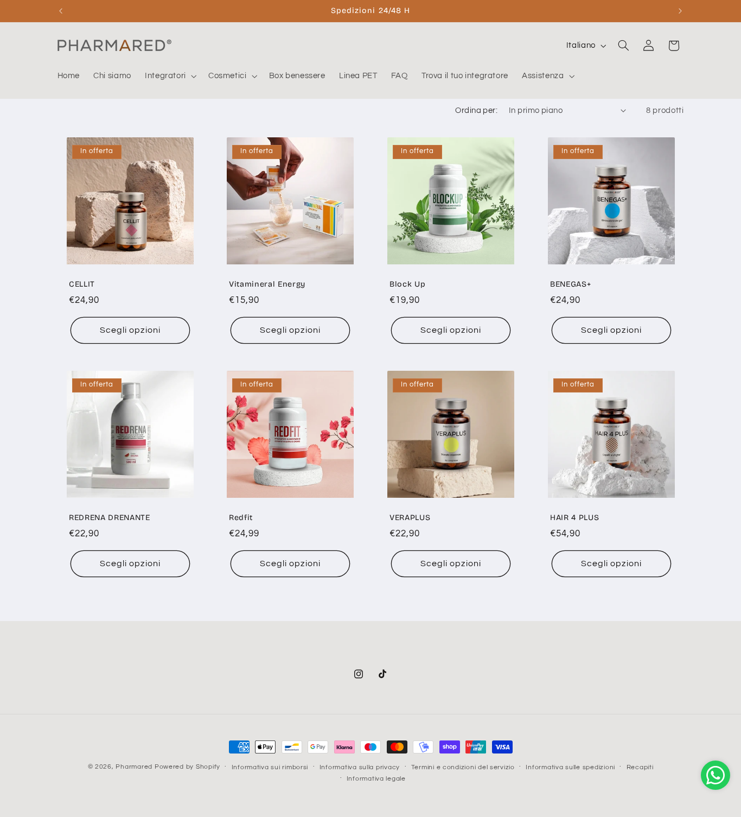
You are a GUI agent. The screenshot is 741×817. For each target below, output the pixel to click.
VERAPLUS (409, 518)
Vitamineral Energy (267, 284)
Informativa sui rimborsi (270, 767)
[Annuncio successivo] (680, 11)
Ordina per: (476, 110)
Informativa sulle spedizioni (570, 767)
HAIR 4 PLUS (574, 518)
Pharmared (134, 767)
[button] (169, 76)
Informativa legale (376, 779)
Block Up (407, 284)
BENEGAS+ (570, 284)
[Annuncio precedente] (61, 11)
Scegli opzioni (130, 330)
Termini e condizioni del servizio (463, 767)
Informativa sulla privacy (360, 767)
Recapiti (640, 767)
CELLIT (82, 284)
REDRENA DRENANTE (109, 518)
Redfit (241, 518)
